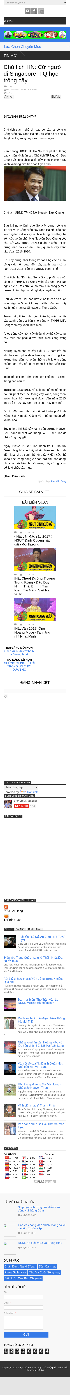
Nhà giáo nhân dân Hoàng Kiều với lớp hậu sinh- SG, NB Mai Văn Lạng (41, 1044)
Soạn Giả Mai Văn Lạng (29, 1367)
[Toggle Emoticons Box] (6, 696)
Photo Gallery (13, 1272)
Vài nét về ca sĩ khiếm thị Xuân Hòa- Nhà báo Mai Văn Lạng (41, 1065)
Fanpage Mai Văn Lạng (34, 11)
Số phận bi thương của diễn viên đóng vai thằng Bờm (39, 1209)
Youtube (28, 11)
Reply (9, 86)
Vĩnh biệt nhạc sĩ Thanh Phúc (36, 1105)
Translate (33, 792)
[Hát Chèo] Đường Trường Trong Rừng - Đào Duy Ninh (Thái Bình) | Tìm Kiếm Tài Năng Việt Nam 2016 (34, 586)
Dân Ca (44, 1266)
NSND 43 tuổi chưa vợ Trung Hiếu (40, 1242)
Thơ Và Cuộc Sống (41, 1272)
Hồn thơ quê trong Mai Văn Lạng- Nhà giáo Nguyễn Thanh (39, 1086)
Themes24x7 (37, 1370)
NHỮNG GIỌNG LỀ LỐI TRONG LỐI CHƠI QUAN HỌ (19, 666)
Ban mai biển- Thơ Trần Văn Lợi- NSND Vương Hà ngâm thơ (39, 1001)
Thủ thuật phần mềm (53, 1367)
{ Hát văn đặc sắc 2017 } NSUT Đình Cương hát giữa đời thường (33, 540)
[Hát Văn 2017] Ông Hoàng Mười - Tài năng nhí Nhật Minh (32, 632)
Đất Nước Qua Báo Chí (17, 89)
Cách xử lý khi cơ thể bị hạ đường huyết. (19, 653)
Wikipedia (41, 11)
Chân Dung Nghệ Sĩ (17, 1266)
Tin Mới (11, 56)
